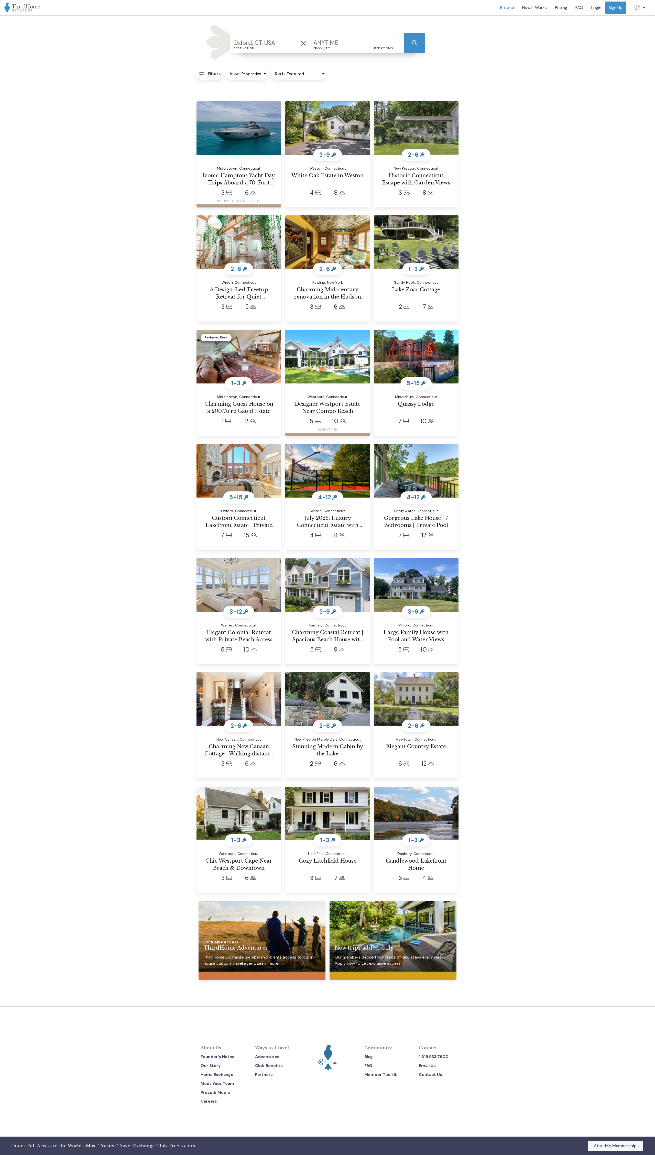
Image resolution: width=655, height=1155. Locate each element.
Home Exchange (217, 1074)
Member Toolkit (380, 1074)
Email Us (427, 1065)
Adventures (267, 1056)
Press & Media (215, 1092)
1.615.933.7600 (434, 1056)
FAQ (368, 1065)
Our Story (211, 1065)
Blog (368, 1056)
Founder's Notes (217, 1056)
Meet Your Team (217, 1083)
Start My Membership (615, 1145)
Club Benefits (269, 1065)
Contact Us (430, 1074)
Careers (209, 1101)
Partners (264, 1074)
